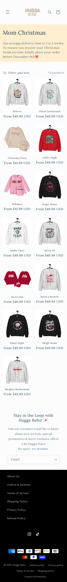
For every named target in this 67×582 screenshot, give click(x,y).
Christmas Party (17, 157)
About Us (13, 476)
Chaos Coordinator (50, 111)
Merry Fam (17, 296)
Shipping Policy (17, 501)
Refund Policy (16, 518)
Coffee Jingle (49, 157)
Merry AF (49, 250)
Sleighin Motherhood (17, 389)
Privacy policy (55, 565)
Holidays (17, 204)
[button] (7, 12)
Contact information (35, 576)
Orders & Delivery (19, 484)
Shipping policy (46, 570)
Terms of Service (18, 493)
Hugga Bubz (19, 565)
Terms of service (25, 570)
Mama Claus (17, 250)
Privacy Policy (16, 509)
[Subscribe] (55, 459)
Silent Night (17, 343)
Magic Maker (49, 204)
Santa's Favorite (50, 296)
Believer (17, 111)
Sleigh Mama (49, 343)
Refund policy (37, 565)
